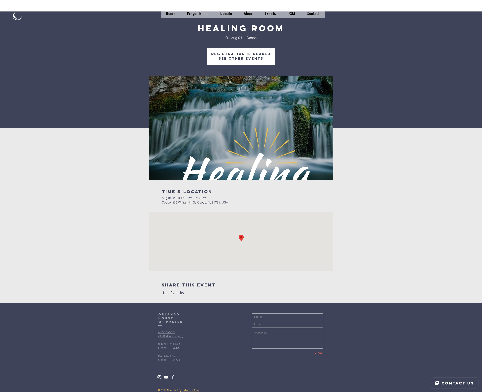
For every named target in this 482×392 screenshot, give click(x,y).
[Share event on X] (173, 292)
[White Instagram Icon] (159, 377)
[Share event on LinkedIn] (182, 292)
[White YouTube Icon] (166, 377)
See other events (241, 58)
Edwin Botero (190, 390)
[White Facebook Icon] (172, 377)
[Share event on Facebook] (163, 292)
